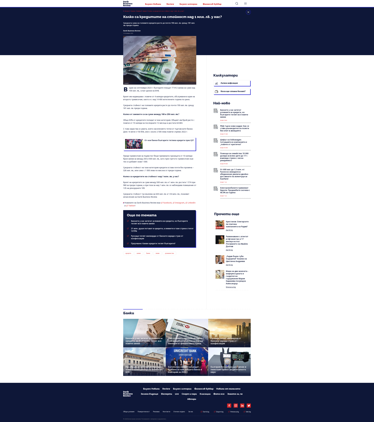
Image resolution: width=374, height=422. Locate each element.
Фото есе (218, 394)
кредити (128, 253)
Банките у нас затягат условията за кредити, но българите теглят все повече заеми (144, 341)
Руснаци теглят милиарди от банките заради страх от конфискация (226, 341)
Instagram (179, 202)
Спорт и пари (189, 394)
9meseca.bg (231, 287)
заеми (139, 253)
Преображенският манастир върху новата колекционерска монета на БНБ (144, 369)
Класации (205, 394)
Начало (126, 11)
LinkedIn (191, 202)
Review (170, 4)
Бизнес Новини (153, 4)
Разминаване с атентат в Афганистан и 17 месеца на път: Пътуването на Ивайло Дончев (237, 241)
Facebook (167, 202)
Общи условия (128, 412)
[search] (237, 3)
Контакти (166, 412)
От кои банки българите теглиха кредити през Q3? (169, 140)
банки (148, 253)
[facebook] (229, 406)
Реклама (156, 412)
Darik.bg (206, 412)
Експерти (166, 394)
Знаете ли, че (235, 394)
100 (177, 394)
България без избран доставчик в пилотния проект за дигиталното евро (228, 369)
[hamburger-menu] (245, 3)
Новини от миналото (228, 388)
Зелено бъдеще (149, 394)
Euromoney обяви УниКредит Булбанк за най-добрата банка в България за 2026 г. (185, 369)
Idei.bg (248, 412)
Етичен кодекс (179, 412)
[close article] (248, 12)
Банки (144, 11)
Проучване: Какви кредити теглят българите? (153, 243)
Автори (191, 399)
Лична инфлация (229, 83)
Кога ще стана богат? (232, 91)
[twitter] (249, 406)
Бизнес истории (188, 4)
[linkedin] (242, 406)
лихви (157, 253)
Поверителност (144, 412)
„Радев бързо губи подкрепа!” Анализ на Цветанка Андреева (236, 259)
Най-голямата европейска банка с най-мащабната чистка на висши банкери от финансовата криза (186, 341)
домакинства (169, 253)
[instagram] (236, 406)
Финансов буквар (212, 4)
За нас (190, 412)
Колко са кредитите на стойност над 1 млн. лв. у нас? (166, 11)
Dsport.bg (219, 412)
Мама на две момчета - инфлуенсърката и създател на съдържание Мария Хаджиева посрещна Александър (237, 277)
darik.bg (229, 230)
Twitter (131, 205)
